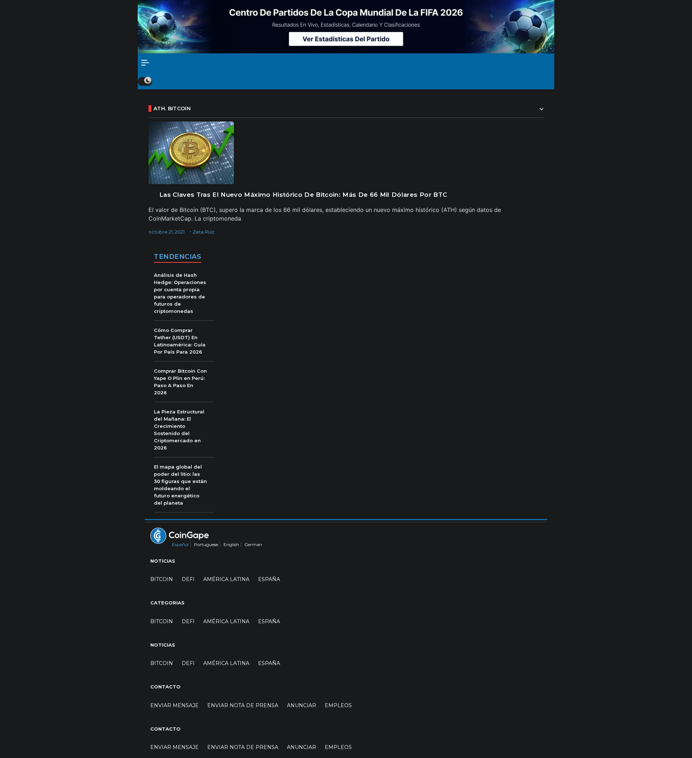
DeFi (188, 579)
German (253, 544)
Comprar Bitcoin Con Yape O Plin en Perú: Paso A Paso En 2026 (180, 381)
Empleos (338, 705)
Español (180, 544)
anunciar (301, 705)
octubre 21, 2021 (166, 232)
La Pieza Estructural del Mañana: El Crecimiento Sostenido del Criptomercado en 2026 (179, 430)
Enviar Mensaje (174, 705)
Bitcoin (161, 579)
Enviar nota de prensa (242, 705)
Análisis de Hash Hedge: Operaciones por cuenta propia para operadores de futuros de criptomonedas (180, 293)
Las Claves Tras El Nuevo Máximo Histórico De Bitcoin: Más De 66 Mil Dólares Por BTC (303, 194)
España (269, 579)
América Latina (226, 579)
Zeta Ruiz (203, 232)
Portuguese (206, 544)
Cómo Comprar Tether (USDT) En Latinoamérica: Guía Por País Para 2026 (179, 341)
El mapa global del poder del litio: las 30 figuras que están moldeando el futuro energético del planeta (180, 485)
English (231, 544)
